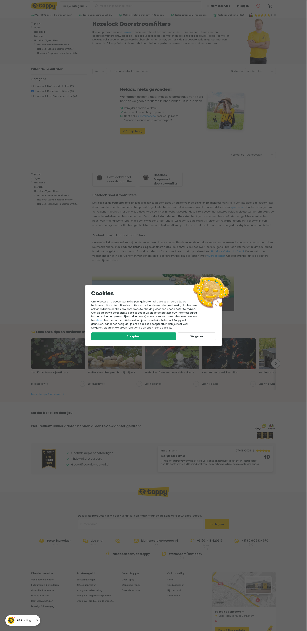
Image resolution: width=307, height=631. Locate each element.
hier (99, 320)
